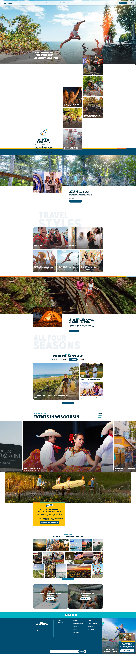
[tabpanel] (68, 383)
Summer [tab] (74, 359)
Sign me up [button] (50, 598)
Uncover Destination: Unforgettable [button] (49, 522)
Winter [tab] (55, 359)
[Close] (134, 634)
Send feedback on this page (60, 626)
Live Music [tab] (100, 415)
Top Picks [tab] (100, 413)
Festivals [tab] (99, 417)
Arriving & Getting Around (92, 623)
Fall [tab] (83, 359)
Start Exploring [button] (73, 330)
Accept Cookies (81, 651)
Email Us (59, 620)
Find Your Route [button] (84, 598)
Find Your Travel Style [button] (75, 201)
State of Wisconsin (91, 629)
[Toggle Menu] (131, 3)
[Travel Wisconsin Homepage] (8, 3)
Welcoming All (90, 626)
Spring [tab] (64, 359)
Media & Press (75, 629)
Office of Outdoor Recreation (78, 623)
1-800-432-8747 (60, 622)
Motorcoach (75, 626)
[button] (123, 3)
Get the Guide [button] (126, 650)
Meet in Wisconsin (76, 632)
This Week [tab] (100, 419)
